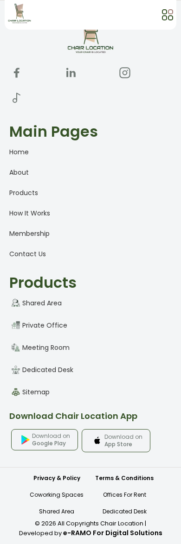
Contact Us (27, 254)
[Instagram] (124, 72)
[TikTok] (16, 97)
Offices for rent (124, 495)
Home (19, 152)
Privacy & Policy (56, 478)
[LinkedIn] (71, 72)
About (19, 172)
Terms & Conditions (124, 478)
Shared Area (56, 511)
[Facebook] (16, 72)
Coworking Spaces (57, 495)
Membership (29, 233)
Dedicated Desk (125, 511)
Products (23, 192)
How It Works (29, 213)
